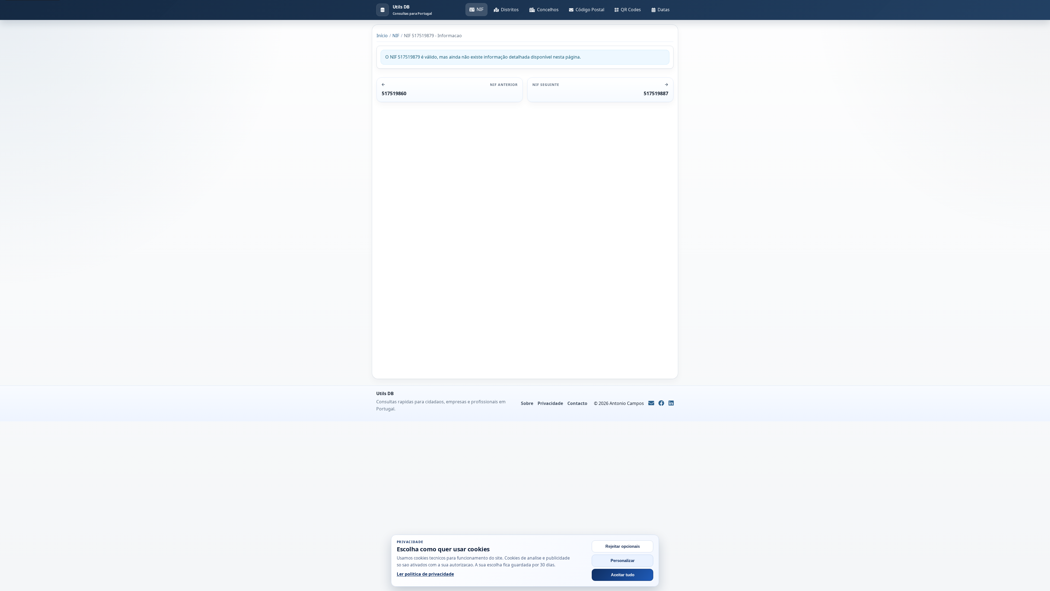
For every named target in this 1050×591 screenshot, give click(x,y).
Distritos (510, 10)
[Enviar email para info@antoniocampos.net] (651, 403)
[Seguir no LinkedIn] (671, 403)
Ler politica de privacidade (425, 574)
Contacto (577, 403)
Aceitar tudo (622, 575)
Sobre (527, 403)
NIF (480, 9)
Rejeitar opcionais (622, 546)
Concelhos (548, 10)
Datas (664, 10)
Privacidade (550, 403)
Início (382, 36)
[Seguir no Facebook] (661, 403)
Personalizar (623, 560)
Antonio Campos (626, 403)
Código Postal (590, 10)
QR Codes (631, 10)
